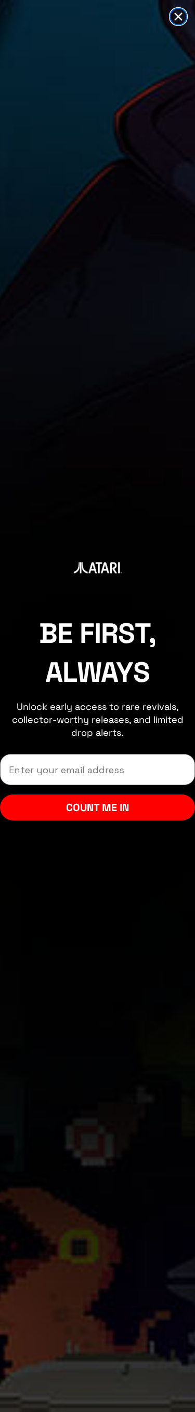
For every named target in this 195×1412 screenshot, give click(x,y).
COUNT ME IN (97, 807)
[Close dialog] (178, 16)
